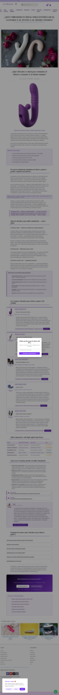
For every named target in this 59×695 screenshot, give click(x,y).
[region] (15, 685)
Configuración (8, 689)
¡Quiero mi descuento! (29, 353)
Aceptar (22, 689)
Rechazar (16, 689)
